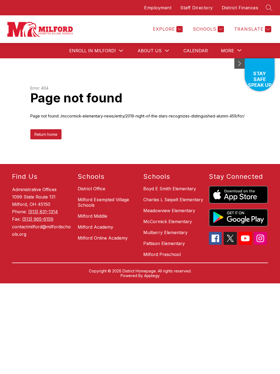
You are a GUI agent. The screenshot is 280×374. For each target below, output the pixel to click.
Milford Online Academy (103, 238)
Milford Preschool (162, 254)
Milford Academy (95, 227)
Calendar (195, 50)
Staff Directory (196, 7)
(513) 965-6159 (37, 219)
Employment (157, 7)
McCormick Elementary (167, 221)
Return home (45, 134)
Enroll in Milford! (92, 50)
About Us (150, 50)
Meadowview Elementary (169, 210)
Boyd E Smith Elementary (169, 188)
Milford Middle (92, 216)
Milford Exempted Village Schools (103, 202)
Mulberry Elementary (165, 232)
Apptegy (152, 275)
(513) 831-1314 (43, 211)
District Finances (240, 7)
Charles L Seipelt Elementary (173, 199)
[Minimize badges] (239, 63)
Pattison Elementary (164, 243)
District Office (91, 188)
